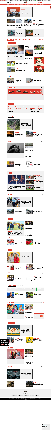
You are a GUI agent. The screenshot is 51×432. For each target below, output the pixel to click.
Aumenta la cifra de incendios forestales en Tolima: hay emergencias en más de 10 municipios (38, 25)
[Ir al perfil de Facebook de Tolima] (23, 393)
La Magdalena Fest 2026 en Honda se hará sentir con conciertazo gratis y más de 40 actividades (26, 331)
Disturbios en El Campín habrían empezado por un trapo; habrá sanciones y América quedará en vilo (38, 182)
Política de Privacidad (22, 398)
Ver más (42, 75)
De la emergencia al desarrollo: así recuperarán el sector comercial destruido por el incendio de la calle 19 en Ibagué (20, 33)
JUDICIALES (13, 4)
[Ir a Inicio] (25, 2)
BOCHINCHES (29, 4)
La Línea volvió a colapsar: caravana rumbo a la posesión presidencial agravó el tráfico (38, 212)
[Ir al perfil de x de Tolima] (25, 393)
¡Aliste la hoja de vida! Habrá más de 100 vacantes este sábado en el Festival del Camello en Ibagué (38, 268)
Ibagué (27, 39)
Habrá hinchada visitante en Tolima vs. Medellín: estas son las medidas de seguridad (29, 228)
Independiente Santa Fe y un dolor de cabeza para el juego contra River (19, 243)
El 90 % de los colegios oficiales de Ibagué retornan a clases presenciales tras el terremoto (15, 57)
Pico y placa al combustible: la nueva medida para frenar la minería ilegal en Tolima (19, 212)
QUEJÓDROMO (9, 4)
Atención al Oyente (27, 398)
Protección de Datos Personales (33, 398)
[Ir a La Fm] (9, 76)
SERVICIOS (33, 4)
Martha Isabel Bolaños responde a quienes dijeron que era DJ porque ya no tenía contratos (16, 187)
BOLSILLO (25, 4)
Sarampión (16, 39)
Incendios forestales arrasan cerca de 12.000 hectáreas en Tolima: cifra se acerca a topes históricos (28, 58)
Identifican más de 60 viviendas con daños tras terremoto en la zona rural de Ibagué (38, 34)
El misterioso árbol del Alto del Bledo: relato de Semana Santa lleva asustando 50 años (38, 384)
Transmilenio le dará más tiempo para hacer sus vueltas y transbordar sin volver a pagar (18, 110)
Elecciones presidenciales (41, 39)
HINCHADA (21, 4)
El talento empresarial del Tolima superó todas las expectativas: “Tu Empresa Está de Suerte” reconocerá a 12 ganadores (26, 258)
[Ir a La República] (9, 273)
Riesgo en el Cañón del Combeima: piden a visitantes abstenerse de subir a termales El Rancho (26, 125)
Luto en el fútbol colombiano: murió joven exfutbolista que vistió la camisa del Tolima (29, 235)
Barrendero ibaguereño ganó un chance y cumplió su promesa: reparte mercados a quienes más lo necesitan (19, 340)
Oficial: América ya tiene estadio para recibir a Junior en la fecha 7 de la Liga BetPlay (38, 243)
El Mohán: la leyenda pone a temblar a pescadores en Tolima (19, 384)
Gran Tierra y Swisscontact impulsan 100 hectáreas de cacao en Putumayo (37, 295)
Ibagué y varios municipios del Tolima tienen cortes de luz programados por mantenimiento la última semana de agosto (19, 26)
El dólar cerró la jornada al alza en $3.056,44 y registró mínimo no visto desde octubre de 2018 (38, 278)
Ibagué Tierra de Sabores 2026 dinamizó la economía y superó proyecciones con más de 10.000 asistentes (37, 340)
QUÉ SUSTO (37, 4)
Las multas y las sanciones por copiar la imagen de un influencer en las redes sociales (38, 164)
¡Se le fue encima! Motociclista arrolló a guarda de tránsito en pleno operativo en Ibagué (11, 25)
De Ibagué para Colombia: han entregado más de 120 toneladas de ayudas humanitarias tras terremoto (28, 46)
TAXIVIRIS (17, 4)
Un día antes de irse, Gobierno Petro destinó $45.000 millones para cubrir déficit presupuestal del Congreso (19, 81)
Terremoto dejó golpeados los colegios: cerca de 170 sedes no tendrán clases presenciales (37, 135)
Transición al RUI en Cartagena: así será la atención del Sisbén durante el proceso (25, 110)
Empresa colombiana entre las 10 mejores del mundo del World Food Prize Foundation (19, 295)
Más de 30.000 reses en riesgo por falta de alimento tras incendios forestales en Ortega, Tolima (19, 135)
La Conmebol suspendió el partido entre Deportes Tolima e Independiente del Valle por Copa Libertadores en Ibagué (15, 233)
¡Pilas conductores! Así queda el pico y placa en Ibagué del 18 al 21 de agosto (26, 202)
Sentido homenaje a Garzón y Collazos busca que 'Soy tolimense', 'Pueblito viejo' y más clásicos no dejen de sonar (29, 312)
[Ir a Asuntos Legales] (12, 160)
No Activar (7, 344)
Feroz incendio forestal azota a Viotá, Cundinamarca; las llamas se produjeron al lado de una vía (40, 110)
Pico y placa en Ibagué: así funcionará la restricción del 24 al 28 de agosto (28, 25)
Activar (2, 344)
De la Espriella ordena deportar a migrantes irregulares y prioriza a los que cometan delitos (38, 81)
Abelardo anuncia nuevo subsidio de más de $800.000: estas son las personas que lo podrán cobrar (10, 110)
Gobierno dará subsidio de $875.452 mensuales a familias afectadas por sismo (19, 278)
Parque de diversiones (33, 39)
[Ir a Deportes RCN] (11, 237)
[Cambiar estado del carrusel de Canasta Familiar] (4, 0)
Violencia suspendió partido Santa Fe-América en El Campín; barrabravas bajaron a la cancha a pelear (38, 187)
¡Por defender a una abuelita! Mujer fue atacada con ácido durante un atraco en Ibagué (14, 156)
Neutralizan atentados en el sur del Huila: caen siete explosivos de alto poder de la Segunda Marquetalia (29, 156)
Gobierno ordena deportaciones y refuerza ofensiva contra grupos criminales (18, 164)
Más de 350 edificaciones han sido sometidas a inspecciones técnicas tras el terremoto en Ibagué (29, 356)
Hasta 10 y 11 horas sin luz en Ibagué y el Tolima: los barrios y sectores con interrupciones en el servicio (38, 20)
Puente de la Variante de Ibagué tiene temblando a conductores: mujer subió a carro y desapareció (26, 374)
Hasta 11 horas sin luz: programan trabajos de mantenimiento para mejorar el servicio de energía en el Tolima (28, 362)
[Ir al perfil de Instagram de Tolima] (27, 393)
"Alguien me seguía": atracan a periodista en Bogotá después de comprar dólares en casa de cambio (38, 177)
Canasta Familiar (2, 0)
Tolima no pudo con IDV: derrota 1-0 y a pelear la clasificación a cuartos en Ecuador (22, 64)
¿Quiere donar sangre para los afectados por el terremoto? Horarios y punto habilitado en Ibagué (15, 362)
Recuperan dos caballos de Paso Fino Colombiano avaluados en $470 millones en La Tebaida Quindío (39, 53)
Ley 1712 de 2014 (25, 399)
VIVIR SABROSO (42, 4)
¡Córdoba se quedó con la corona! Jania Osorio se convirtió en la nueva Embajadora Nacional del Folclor (15, 317)
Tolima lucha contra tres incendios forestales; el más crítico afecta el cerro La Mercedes (23, 70)
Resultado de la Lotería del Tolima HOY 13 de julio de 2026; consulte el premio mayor (19, 268)
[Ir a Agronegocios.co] (20, 286)
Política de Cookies (46, 428)
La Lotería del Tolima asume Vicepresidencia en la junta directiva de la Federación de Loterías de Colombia (25, 12)
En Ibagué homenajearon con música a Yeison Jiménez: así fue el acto (29, 318)
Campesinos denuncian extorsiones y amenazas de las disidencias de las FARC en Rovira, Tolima (29, 150)
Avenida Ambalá (22, 39)
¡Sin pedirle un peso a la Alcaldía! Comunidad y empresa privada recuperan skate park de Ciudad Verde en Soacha (32, 110)
